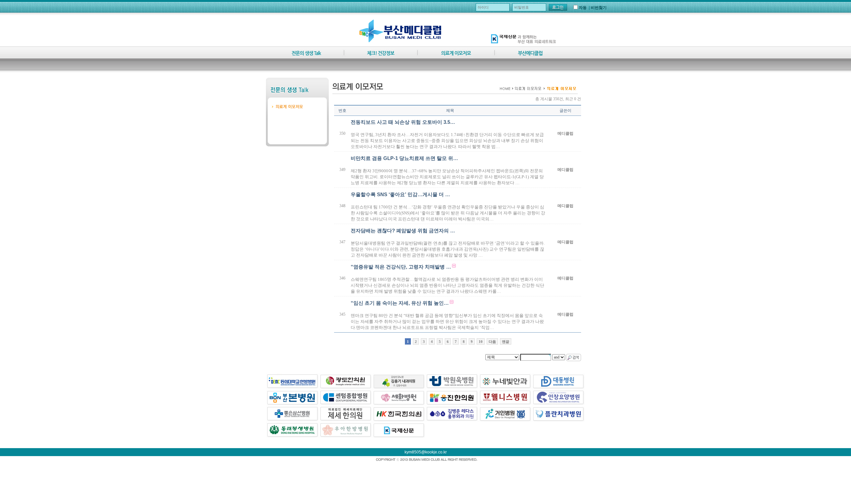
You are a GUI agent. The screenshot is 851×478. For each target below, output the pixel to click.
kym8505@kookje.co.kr (426, 452)
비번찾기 (599, 7)
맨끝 (505, 342)
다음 (492, 342)
